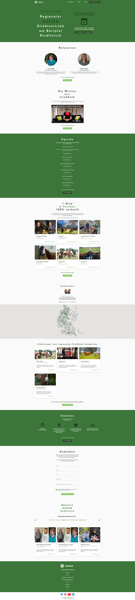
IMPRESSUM (67, 586)
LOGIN (85, 2)
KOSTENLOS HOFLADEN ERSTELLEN (67, 577)
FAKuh (67, 582)
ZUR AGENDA (88, 32)
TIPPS (79, 2)
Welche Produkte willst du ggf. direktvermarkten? (64, 484)
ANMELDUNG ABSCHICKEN (67, 494)
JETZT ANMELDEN (79, 32)
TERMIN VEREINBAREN (67, 404)
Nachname (58, 470)
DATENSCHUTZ (67, 584)
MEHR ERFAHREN (51, 369)
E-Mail (57, 474)
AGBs (67, 589)
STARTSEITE (70, 2)
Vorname (57, 465)
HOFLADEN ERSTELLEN (94, 2)
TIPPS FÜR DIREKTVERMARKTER (67, 579)
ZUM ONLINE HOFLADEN (49, 241)
